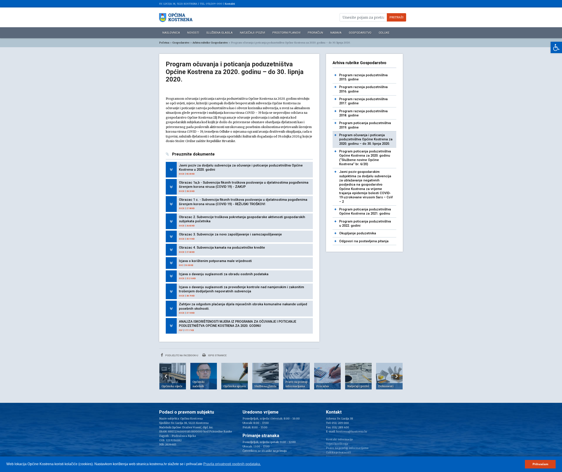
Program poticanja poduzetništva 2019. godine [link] (365, 125)
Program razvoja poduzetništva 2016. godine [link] (363, 89)
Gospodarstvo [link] (360, 32)
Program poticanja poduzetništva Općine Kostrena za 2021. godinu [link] (365, 211)
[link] (556, 47)
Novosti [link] (193, 32)
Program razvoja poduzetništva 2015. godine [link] (363, 77)
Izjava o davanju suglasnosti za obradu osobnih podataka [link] (223, 274)
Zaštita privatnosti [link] (338, 452)
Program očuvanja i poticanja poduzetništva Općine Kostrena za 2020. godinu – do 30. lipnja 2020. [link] (366, 139)
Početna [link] (164, 42)
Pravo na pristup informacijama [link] (347, 448)
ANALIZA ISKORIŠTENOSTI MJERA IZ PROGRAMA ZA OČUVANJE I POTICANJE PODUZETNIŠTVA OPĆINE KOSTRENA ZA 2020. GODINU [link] (237, 324)
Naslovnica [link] (171, 32)
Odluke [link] (384, 32)
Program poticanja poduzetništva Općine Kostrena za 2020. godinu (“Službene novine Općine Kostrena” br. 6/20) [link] (365, 157)
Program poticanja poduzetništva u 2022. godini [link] (365, 223)
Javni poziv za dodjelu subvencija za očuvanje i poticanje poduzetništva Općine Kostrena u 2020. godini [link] (241, 167)
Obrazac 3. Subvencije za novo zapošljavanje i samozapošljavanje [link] (230, 234)
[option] (172, 376)
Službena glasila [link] (219, 32)
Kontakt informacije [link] (339, 439)
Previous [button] (166, 376)
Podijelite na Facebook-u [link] (181, 355)
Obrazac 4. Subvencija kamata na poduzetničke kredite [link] (222, 248)
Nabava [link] (336, 32)
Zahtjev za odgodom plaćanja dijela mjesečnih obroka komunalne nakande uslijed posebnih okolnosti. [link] (243, 306)
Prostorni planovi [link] (286, 32)
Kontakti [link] (230, 3)
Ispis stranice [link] (217, 355)
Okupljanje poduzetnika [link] (357, 233)
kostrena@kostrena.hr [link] (351, 431)
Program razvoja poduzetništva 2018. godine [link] (363, 113)
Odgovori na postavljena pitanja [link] (364, 241)
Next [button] (396, 376)
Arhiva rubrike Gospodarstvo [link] (210, 42)
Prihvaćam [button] (540, 464)
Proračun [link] (315, 32)
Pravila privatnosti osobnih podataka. (232, 464)
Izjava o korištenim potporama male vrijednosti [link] (215, 261)
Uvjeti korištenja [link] (337, 443)
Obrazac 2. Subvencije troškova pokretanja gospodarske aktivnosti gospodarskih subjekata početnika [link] (242, 219)
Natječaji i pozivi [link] (252, 32)
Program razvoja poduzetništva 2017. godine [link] (363, 101)
